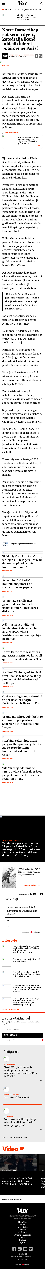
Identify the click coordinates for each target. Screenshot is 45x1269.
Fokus (22, 1225)
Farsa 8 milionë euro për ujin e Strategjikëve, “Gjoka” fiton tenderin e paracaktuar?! (28, 141)
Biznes (22, 1230)
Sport (22, 1242)
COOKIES (22, 1259)
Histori (22, 1240)
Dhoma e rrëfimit (22, 1235)
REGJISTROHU (10, 1035)
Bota (22, 1237)
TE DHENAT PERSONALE (22, 1257)
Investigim (22, 1227)
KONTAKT (22, 1254)
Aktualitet (22, 1222)
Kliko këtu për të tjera (30, 885)
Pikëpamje (22, 1232)
